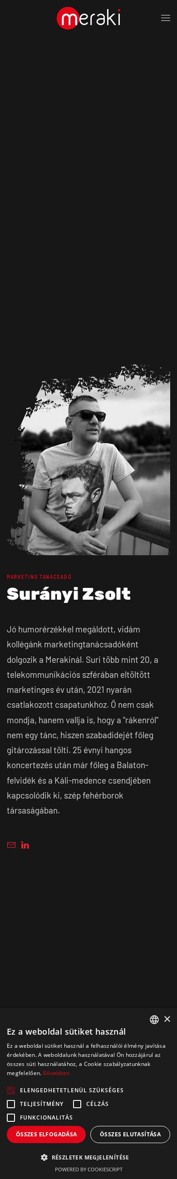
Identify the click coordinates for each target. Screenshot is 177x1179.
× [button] (166, 1019)
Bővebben (56, 1073)
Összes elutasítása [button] (130, 1134)
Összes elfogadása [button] (46, 1134)
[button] (165, 18)
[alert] (88, 1093)
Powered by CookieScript (89, 1169)
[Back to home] (88, 18)
